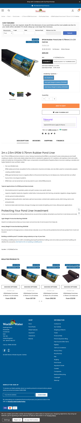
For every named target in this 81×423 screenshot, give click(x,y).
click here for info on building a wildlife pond (29, 242)
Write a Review (65, 49)
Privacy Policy (58, 350)
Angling (56, 359)
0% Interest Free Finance (41, 6)
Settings (7, 420)
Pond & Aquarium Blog (61, 339)
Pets (55, 356)
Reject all (17, 420)
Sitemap (56, 380)
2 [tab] (41, 301)
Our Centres (57, 327)
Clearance (32, 336)
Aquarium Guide (59, 365)
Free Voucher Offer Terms (61, 342)
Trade (56, 333)
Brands (31, 339)
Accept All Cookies (31, 420)
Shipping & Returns (59, 330)
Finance (60, 141)
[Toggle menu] (2, 10)
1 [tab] (39, 301)
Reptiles (56, 345)
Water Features (33, 330)
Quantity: (45, 95)
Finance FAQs (58, 336)
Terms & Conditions (60, 347)
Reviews (36, 141)
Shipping (48, 141)
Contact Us (57, 324)
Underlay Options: (50, 74)
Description (23, 141)
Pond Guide (57, 362)
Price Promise (58, 353)
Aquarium (32, 333)
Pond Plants (32, 327)
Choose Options (10, 287)
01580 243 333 (12, 345)
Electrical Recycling (60, 374)
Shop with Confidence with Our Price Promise (41, 2)
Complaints (57, 371)
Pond (30, 324)
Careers (56, 368)
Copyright (57, 377)
